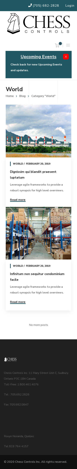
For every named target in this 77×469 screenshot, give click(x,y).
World (18, 163)
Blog (22, 96)
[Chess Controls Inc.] (38, 24)
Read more (17, 200)
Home (10, 96)
